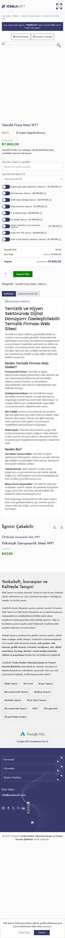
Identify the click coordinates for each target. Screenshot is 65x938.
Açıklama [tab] (8, 293)
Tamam (41, 932)
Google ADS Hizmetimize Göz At (32, 741)
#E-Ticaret (28, 683)
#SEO (35, 708)
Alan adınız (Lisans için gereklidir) (16, 162)
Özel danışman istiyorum (28, 193)
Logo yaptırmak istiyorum (13, 174)
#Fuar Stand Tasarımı (37, 700)
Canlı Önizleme (22, 36)
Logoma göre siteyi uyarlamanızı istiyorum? (36, 186)
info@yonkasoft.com (14, 795)
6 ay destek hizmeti (26, 213)
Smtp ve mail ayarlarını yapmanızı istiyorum (36, 239)
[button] (54, 527)
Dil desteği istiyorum (26, 219)
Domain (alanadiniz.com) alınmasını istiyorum (36, 226)
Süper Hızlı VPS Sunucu (28, 232)
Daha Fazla (24, 932)
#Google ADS (50, 708)
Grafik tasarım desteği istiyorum (31, 199)
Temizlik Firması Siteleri (30, 16)
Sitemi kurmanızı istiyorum (29, 206)
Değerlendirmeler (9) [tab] (28, 293)
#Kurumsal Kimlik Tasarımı (16, 691)
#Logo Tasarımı (46, 683)
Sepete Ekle (22, 274)
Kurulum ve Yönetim (43, 36)
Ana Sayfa (6, 16)
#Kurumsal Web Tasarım (15, 708)
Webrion (15, 16)
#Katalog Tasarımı (42, 691)
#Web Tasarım (11, 683)
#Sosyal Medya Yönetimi (15, 716)
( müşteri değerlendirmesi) (30, 133)
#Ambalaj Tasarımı (12, 700)
